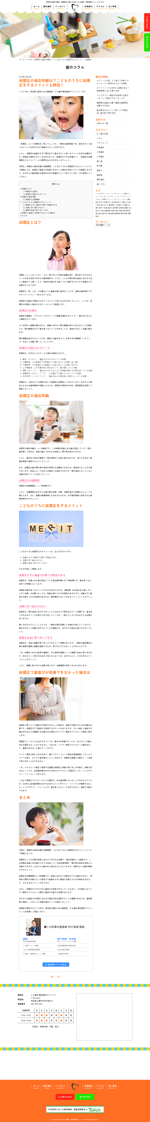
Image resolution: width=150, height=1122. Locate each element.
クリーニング (111, 194)
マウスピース (102, 142)
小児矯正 (100, 156)
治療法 (113, 210)
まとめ (23, 215)
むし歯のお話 (102, 133)
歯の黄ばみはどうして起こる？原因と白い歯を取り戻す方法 (113, 111)
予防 (100, 202)
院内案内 (47, 7)
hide (57, 184)
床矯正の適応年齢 (28, 196)
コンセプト (60, 7)
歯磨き (126, 208)
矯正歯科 (100, 179)
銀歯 (125, 213)
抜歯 (105, 208)
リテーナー (117, 199)
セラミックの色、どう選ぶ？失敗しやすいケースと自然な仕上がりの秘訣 (113, 82)
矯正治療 (122, 210)
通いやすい (101, 184)
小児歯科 (100, 152)
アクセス (100, 7)
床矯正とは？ (26, 188)
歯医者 (99, 174)
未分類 (99, 165)
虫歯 (99, 213)
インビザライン (101, 194)
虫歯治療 (111, 213)
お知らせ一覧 (102, 123)
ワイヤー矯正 (125, 199)
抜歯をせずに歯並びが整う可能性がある (40, 204)
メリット (110, 199)
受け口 (120, 202)
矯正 (117, 210)
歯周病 (121, 208)
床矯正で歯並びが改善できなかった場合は (37, 212)
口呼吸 (98, 205)
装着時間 (117, 213)
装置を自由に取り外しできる (35, 210)
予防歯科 (100, 147)
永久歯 (101, 210)
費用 (122, 213)
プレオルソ (104, 196)
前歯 (115, 202)
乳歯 (97, 202)
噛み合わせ (104, 205)
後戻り (101, 208)
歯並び (99, 170)
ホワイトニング (114, 196)
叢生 (124, 202)
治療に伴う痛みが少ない (34, 207)
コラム (29, 59)
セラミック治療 (121, 194)
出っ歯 (111, 202)
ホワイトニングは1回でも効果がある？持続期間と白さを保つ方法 (113, 89)
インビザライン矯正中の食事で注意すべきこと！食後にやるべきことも (113, 96)
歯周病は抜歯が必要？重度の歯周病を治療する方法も (113, 104)
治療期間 (107, 210)
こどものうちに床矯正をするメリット (35, 202)
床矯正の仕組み (30, 191)
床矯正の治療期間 (31, 199)
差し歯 (99, 161)
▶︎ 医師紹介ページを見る (55, 964)
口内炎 (128, 202)
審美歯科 (112, 205)
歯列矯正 (116, 208)
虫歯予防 (104, 213)
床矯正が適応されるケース (35, 194)
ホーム (37, 7)
